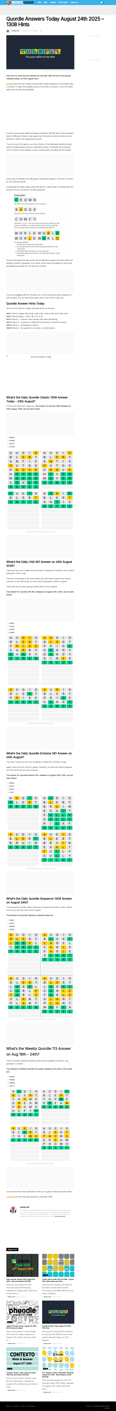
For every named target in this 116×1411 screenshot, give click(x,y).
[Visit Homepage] (20, 2)
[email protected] (60, 1216)
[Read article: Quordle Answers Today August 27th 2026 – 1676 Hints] (58, 1312)
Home (39, 2)
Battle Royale (63, 2)
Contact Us (74, 2)
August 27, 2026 (20, 1296)
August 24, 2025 (27, 30)
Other (35, 30)
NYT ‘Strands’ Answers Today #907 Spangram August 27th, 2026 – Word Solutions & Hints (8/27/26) (58, 1375)
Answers (53, 2)
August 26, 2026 (56, 1296)
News (45, 2)
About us (8, 1406)
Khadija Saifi (15, 30)
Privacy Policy (31, 1406)
